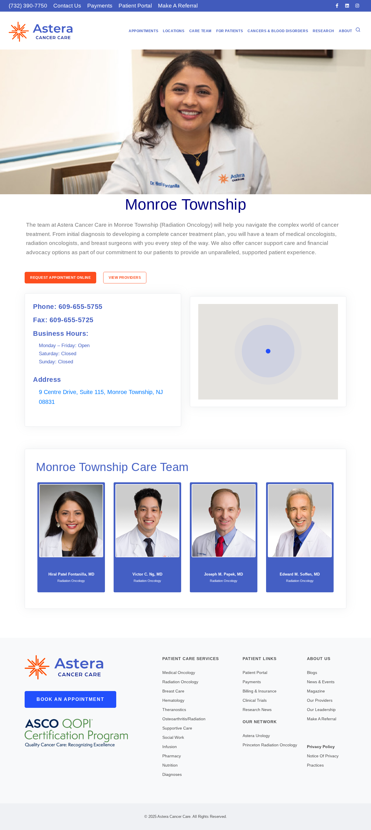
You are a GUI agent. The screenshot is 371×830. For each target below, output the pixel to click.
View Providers (125, 278)
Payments (99, 6)
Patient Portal (135, 6)
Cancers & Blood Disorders (278, 31)
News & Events (320, 681)
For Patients (229, 31)
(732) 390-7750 (28, 6)
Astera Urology (256, 735)
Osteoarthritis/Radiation (183, 719)
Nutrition (170, 765)
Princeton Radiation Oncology (270, 745)
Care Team (200, 31)
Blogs (312, 672)
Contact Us (67, 6)
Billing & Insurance (260, 691)
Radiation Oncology (180, 681)
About (345, 31)
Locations (173, 31)
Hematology (173, 700)
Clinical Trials (255, 700)
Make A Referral (178, 6)
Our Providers (319, 700)
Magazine (316, 691)
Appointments (143, 31)
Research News (257, 709)
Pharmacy (171, 756)
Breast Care (173, 691)
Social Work (173, 737)
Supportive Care (177, 728)
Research (323, 31)
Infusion (169, 746)
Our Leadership (321, 709)
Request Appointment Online (60, 278)
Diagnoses (172, 774)
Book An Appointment (70, 699)
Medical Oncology (178, 672)
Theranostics (174, 709)
